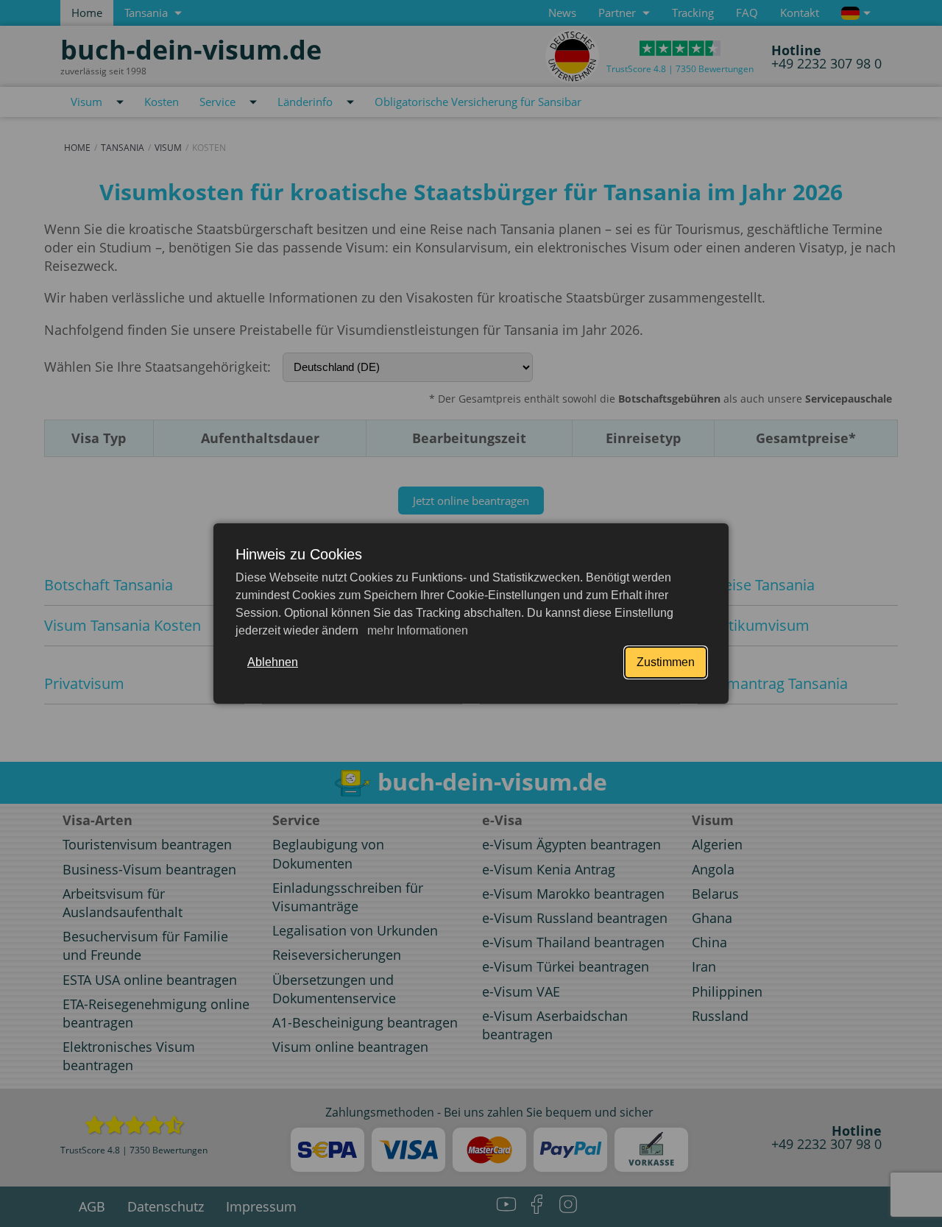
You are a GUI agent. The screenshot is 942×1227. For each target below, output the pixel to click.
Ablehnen (272, 662)
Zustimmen (666, 662)
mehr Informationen (416, 630)
